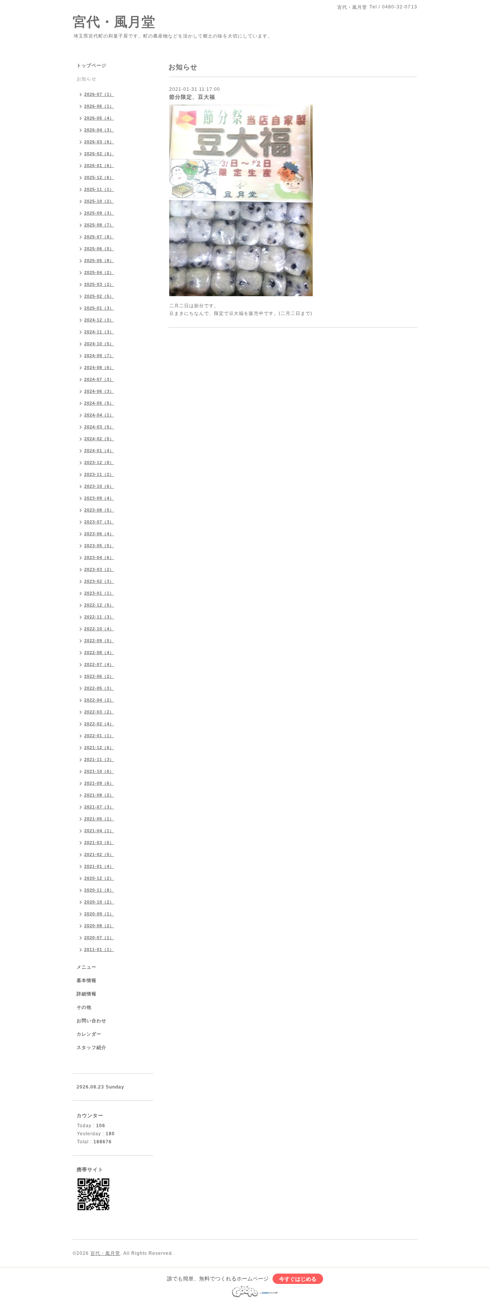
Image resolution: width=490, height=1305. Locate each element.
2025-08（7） (99, 225)
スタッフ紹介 (91, 1047)
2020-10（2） (99, 902)
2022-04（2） (99, 700)
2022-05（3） (99, 688)
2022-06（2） (99, 676)
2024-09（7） (99, 355)
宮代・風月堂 (114, 21)
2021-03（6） (99, 842)
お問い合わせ (91, 1020)
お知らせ (86, 79)
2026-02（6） (99, 153)
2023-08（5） (99, 510)
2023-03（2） (99, 569)
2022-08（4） (99, 652)
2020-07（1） (99, 937)
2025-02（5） (99, 296)
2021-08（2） (99, 795)
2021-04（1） (99, 830)
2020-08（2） (99, 925)
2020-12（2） (99, 878)
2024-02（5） (99, 438)
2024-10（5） (99, 343)
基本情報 (86, 980)
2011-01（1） (99, 949)
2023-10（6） (99, 486)
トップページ (91, 65)
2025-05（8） (99, 260)
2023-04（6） (99, 557)
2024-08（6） (99, 367)
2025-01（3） (99, 308)
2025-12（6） (99, 177)
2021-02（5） (99, 854)
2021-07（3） (99, 807)
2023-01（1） (99, 593)
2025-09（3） (99, 213)
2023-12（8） (99, 462)
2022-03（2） (99, 712)
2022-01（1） (99, 735)
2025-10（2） (99, 201)
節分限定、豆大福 (192, 97)
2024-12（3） (99, 320)
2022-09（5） (99, 640)
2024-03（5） (99, 427)
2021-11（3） (99, 759)
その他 (84, 1007)
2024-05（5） (99, 403)
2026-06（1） (99, 106)
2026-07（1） (99, 94)
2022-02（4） (99, 723)
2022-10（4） (99, 628)
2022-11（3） (99, 617)
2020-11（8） (99, 890)
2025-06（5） (99, 248)
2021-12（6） (99, 747)
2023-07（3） (99, 522)
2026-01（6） (99, 165)
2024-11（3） (99, 332)
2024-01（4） (99, 450)
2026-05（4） (99, 118)
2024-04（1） (99, 415)
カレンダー (89, 1034)
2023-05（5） (99, 545)
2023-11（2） (99, 474)
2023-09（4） (99, 498)
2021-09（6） (99, 783)
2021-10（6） (99, 771)
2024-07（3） (99, 379)
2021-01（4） (99, 866)
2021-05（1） (99, 818)
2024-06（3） (99, 391)
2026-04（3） (99, 130)
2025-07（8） (99, 236)
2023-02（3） (99, 581)
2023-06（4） (99, 533)
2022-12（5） (99, 605)
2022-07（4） (99, 664)
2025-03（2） (99, 284)
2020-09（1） (99, 914)
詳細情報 (86, 994)
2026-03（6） (99, 141)
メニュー (86, 967)
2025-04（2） (99, 272)
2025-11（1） (99, 189)
